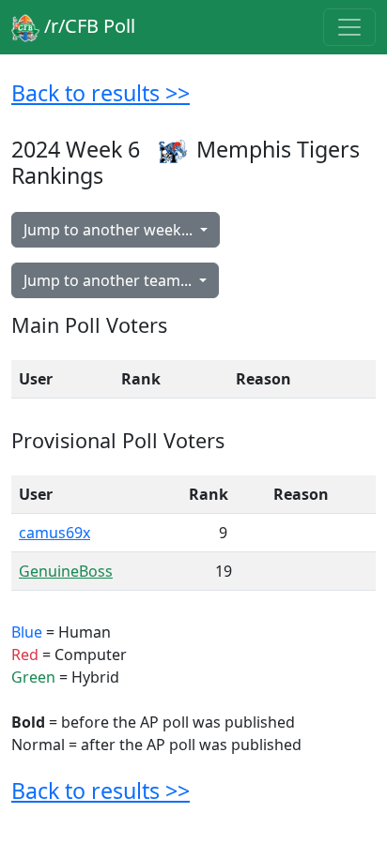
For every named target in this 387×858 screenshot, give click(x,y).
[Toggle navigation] (349, 27)
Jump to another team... (109, 280)
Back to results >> (100, 93)
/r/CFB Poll (87, 25)
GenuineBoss (66, 571)
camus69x (54, 532)
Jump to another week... (109, 229)
